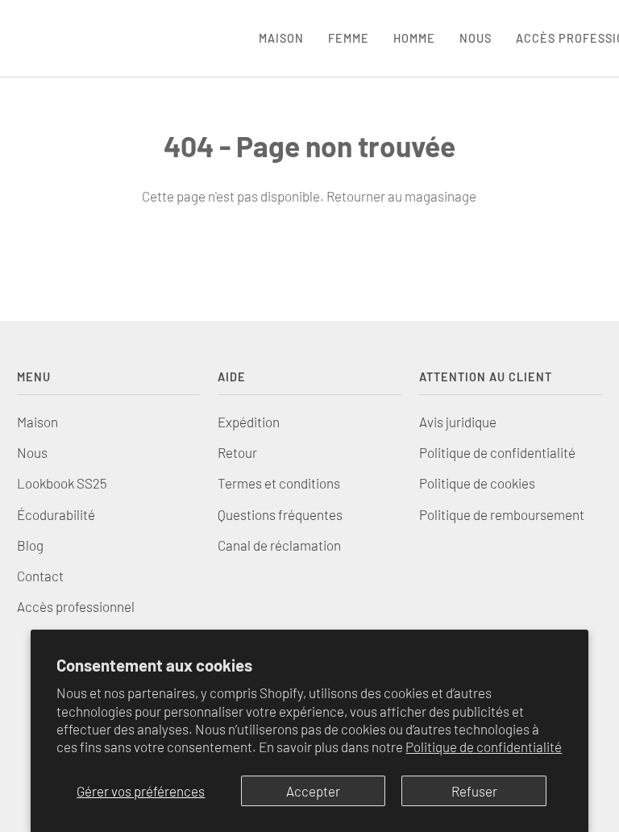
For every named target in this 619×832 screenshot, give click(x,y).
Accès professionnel (76, 606)
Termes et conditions (279, 483)
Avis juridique (457, 422)
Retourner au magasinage (401, 196)
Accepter (313, 791)
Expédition (249, 422)
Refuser (474, 791)
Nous (32, 452)
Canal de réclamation (279, 545)
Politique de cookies (477, 483)
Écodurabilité (56, 514)
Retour (237, 452)
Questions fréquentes (280, 514)
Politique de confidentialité (483, 746)
